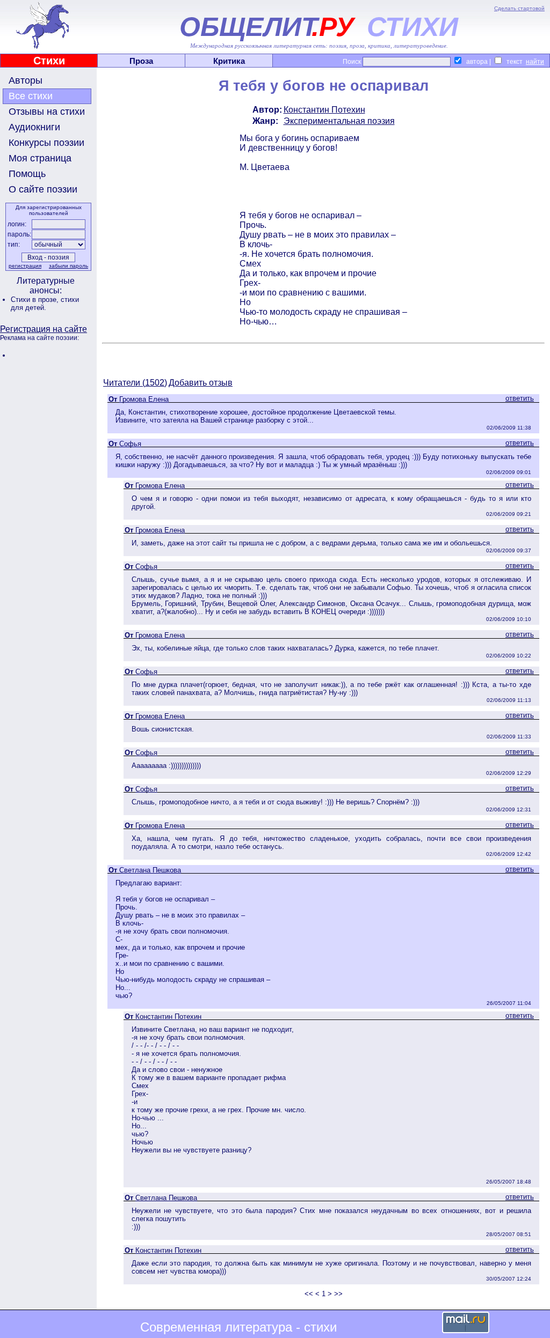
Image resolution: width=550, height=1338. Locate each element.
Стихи (49, 60)
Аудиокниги (34, 127)
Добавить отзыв (201, 382)
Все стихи (31, 96)
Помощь (27, 173)
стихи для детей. (45, 303)
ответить (519, 398)
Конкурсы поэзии (46, 142)
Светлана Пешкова (150, 870)
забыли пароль (68, 266)
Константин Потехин (324, 109)
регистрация (25, 266)
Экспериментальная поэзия (339, 120)
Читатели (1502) (135, 382)
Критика (229, 60)
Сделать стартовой (519, 8)
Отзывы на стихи (47, 111)
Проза (141, 60)
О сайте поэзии (43, 189)
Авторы (25, 80)
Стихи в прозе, (36, 299)
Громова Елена (144, 399)
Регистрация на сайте (43, 329)
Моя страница (40, 158)
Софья (130, 444)
